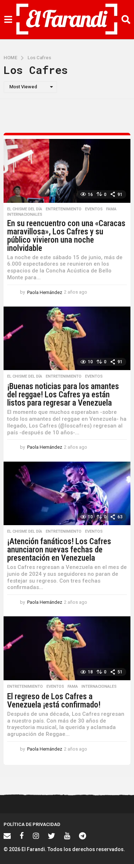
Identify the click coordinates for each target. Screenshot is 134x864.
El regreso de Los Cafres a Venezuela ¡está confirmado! (53, 701)
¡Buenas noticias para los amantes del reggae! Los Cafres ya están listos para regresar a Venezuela (63, 395)
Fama (111, 209)
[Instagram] (36, 835)
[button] (8, 20)
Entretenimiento (63, 209)
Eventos (94, 209)
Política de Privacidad (32, 824)
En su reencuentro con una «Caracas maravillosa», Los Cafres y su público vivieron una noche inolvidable (66, 236)
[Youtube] (67, 835)
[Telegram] (82, 835)
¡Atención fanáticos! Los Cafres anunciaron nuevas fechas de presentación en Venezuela (59, 550)
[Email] (7, 835)
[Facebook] (22, 835)
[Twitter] (51, 835)
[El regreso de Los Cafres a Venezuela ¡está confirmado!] (67, 648)
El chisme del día (24, 209)
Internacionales (24, 215)
